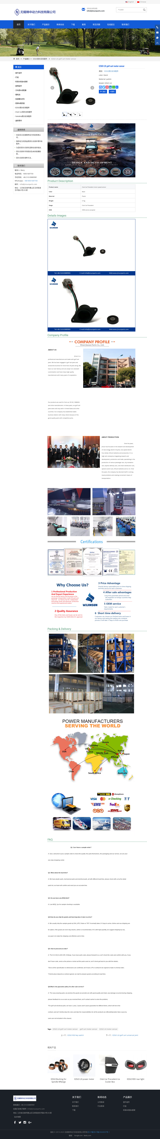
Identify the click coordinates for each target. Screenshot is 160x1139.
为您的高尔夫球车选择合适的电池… (29, 147)
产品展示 (46, 24)
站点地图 (17, 1117)
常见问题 (96, 24)
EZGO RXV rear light (135, 1079)
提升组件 (18, 73)
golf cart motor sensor (88, 1029)
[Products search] (145, 9)
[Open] (157, 35)
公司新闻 (101, 1102)
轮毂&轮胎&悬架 (21, 81)
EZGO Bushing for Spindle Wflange (58, 1080)
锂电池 (17, 94)
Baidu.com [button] (87, 1135)
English (131, 2)
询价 (104, 91)
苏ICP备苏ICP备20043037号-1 (98, 1132)
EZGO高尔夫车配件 (40, 59)
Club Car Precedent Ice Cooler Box (110, 1080)
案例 (84, 24)
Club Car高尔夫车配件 (23, 112)
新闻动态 (60, 24)
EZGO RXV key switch (75, 1035)
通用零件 (18, 120)
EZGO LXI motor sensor (108, 1029)
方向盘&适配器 (20, 90)
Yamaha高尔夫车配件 (23, 116)
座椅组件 (18, 86)
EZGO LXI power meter (84, 1079)
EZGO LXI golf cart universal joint (125, 1035)
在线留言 (111, 24)
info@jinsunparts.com (96, 11)
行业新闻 (101, 1106)
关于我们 (31, 24)
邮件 (113, 91)
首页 (18, 24)
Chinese (142, 2)
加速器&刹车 (20, 99)
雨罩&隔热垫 (20, 103)
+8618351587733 (30, 181)
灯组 (17, 77)
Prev (52, 88)
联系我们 (125, 24)
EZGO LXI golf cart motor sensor (65, 1029)
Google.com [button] (78, 1135)
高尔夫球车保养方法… (24, 158)
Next (92, 88)
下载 (73, 24)
